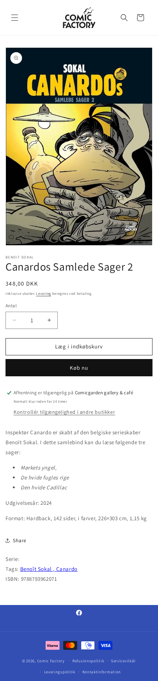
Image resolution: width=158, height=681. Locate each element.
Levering (43, 293)
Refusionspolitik (88, 660)
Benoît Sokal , (38, 568)
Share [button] (19, 540)
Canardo (67, 568)
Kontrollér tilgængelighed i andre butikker (64, 412)
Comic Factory (51, 660)
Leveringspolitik (59, 671)
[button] (15, 18)
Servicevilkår (123, 660)
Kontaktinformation (101, 671)
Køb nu (79, 367)
